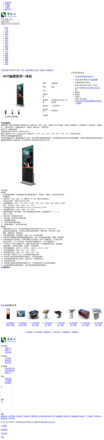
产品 (2, 19)
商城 (6, 34)
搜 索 (3, 24)
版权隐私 (59, 416)
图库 (6, 55)
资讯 (6, 45)
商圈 (6, 60)
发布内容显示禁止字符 (47, 416)
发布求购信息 (10, 370)
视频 (6, 57)
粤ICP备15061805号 (48, 422)
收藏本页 (8, 2)
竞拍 (6, 62)
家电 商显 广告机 (32, 70)
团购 (6, 38)
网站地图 (75, 416)
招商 (6, 47)
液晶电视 (49, 70)
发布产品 (9, 24)
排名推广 (82, 416)
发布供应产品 (10, 368)
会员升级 (8, 352)
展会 (6, 42)
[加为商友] (90, 88)
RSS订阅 (11, 418)
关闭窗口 (75, 332)
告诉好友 (47, 332)
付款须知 (19, 416)
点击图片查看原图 (11, 116)
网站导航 (8, 379)
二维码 (7, 7)
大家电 (42, 70)
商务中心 (8, 373)
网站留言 (4, 418)
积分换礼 (8, 383)
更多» (3, 305)
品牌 (6, 49)
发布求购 (16, 24)
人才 (6, 51)
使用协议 (34, 416)
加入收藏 (38, 332)
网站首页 (4, 416)
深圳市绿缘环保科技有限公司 (84, 76)
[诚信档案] (94, 80)
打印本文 (56, 332)
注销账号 (27, 416)
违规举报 (65, 332)
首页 (6, 28)
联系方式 (8, 360)
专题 (6, 53)
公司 (10, 19)
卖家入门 (8, 350)
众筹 (6, 64)
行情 (6, 40)
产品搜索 (29, 332)
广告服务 (8, 381)
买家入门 (8, 348)
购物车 (7, 9)
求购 (6, 19)
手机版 (7, 5)
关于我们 (8, 358)
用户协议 (8, 362)
